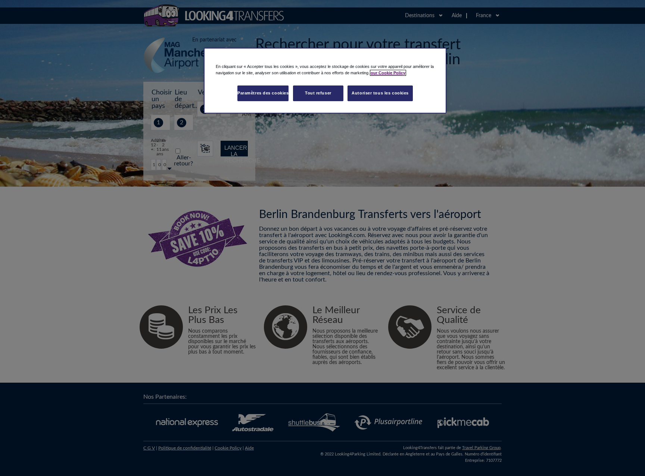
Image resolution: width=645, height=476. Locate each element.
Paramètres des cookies (263, 93)
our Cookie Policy (388, 73)
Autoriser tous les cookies (380, 93)
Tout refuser (318, 93)
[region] (325, 80)
